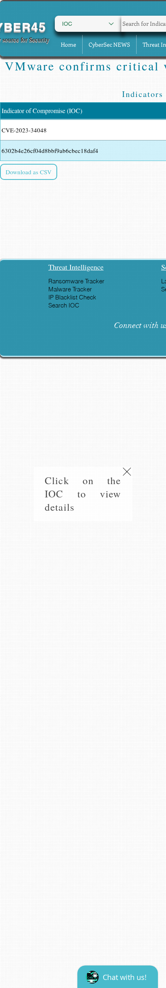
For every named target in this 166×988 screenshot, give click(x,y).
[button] (127, 472)
